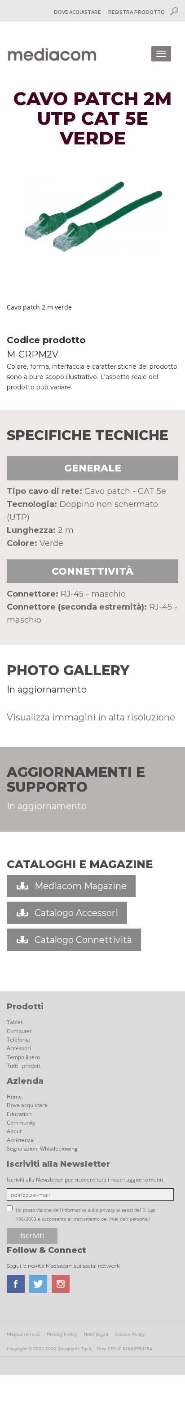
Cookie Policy (130, 1334)
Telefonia (18, 1039)
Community (21, 1122)
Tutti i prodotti (24, 1065)
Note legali (96, 1334)
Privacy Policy (62, 1334)
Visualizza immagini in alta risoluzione (91, 717)
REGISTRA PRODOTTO (136, 12)
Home (14, 1096)
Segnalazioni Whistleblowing (42, 1148)
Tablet (14, 1022)
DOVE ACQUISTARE (77, 12)
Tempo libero (23, 1057)
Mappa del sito (23, 1334)
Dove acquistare (27, 1105)
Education (19, 1114)
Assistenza (20, 1140)
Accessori (19, 1048)
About (14, 1131)
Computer (19, 1031)
